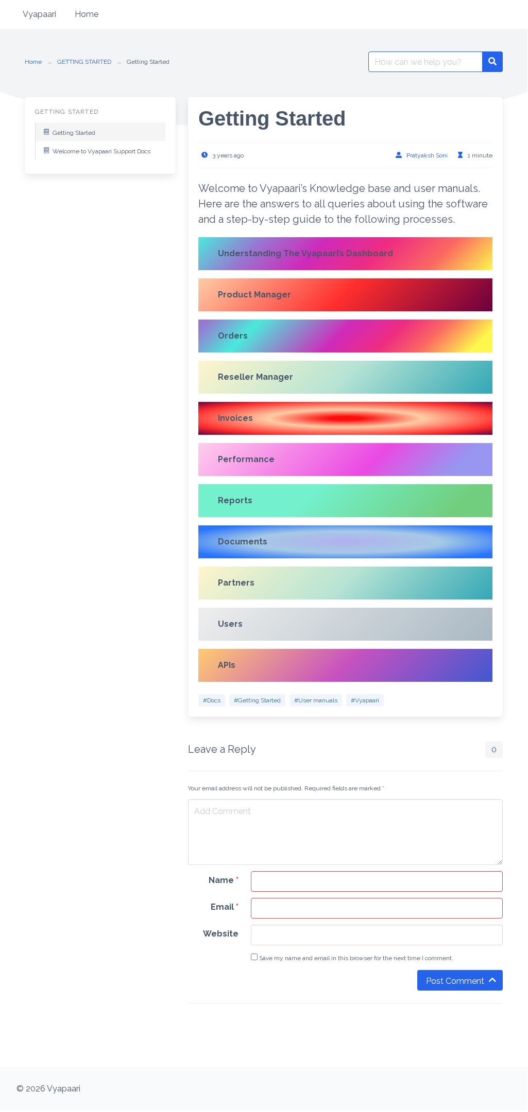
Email (225, 907)
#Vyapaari (365, 700)
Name (224, 880)
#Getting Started (257, 700)
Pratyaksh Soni (427, 155)
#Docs (211, 700)
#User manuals (315, 700)
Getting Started (74, 132)
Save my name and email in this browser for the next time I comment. (355, 958)
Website (221, 934)
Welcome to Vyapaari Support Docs (101, 151)
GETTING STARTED (84, 61)
